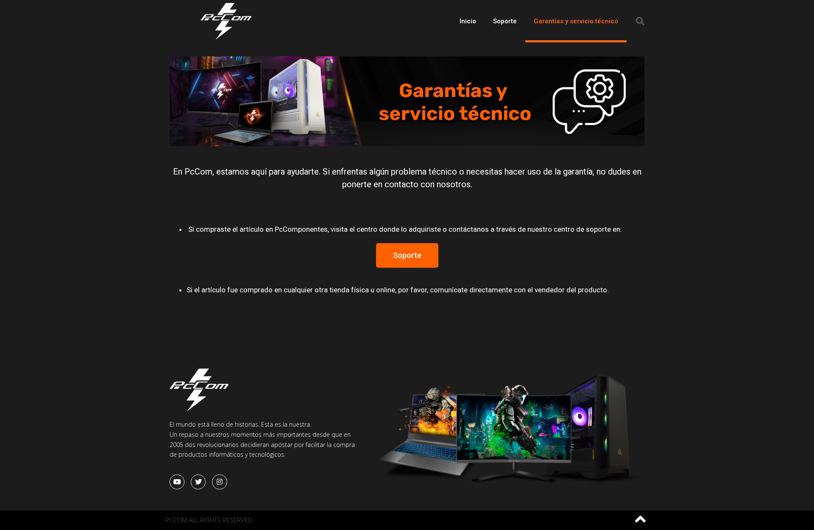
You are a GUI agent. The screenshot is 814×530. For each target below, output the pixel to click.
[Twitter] (198, 482)
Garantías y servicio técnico (576, 21)
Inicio (468, 21)
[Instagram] (219, 482)
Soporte (505, 21)
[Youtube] (177, 482)
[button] (407, 255)
